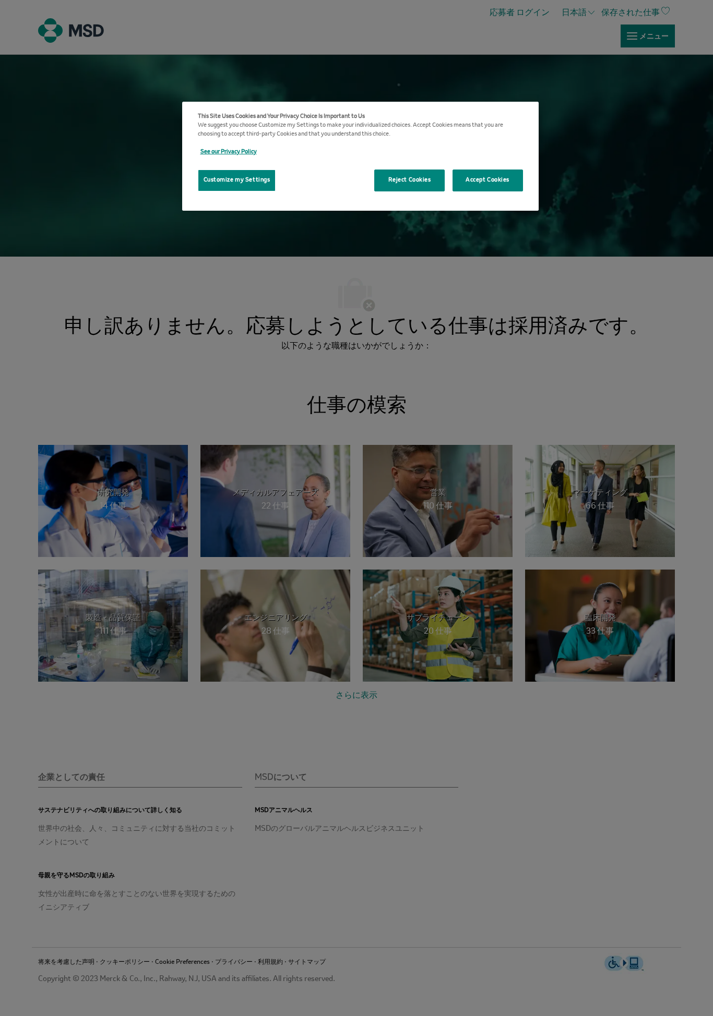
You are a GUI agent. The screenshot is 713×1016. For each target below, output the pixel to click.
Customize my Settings (237, 180)
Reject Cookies (409, 180)
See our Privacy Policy (228, 152)
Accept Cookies (487, 180)
